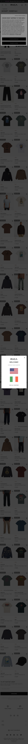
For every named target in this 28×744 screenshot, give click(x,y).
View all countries (14, 385)
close (24, 357)
